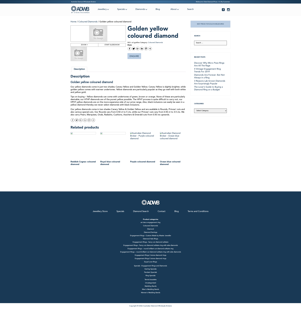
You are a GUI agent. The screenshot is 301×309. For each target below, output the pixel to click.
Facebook (223, 9)
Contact (161, 211)
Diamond (150, 229)
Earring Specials (150, 269)
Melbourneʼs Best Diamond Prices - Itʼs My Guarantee (213, 2)
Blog (158, 9)
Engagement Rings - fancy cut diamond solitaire (150, 242)
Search (190, 9)
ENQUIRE (134, 56)
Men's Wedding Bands (150, 289)
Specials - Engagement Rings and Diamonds (150, 266)
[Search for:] (210, 43)
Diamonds (140, 9)
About (173, 9)
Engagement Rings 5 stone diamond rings (150, 258)
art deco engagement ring (150, 222)
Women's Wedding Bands (150, 293)
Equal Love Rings (150, 262)
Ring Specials (150, 276)
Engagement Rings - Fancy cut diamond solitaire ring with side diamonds (150, 245)
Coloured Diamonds (87, 22)
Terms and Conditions (198, 211)
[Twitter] (133, 48)
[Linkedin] (142, 48)
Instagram (228, 9)
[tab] (79, 69)
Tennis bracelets (150, 280)
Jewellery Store (100, 211)
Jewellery (102, 9)
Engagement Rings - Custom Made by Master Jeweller (150, 236)
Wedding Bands (150, 286)
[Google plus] (138, 48)
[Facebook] (129, 48)
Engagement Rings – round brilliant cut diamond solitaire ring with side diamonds (150, 252)
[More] (150, 48)
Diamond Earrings (150, 232)
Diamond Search (141, 211)
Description (79, 69)
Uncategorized (150, 283)
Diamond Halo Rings (150, 239)
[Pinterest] (146, 48)
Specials (121, 9)
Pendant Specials (150, 272)
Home (73, 22)
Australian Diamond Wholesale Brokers (83, 2)
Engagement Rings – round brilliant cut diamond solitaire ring (150, 249)
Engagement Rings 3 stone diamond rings (150, 255)
